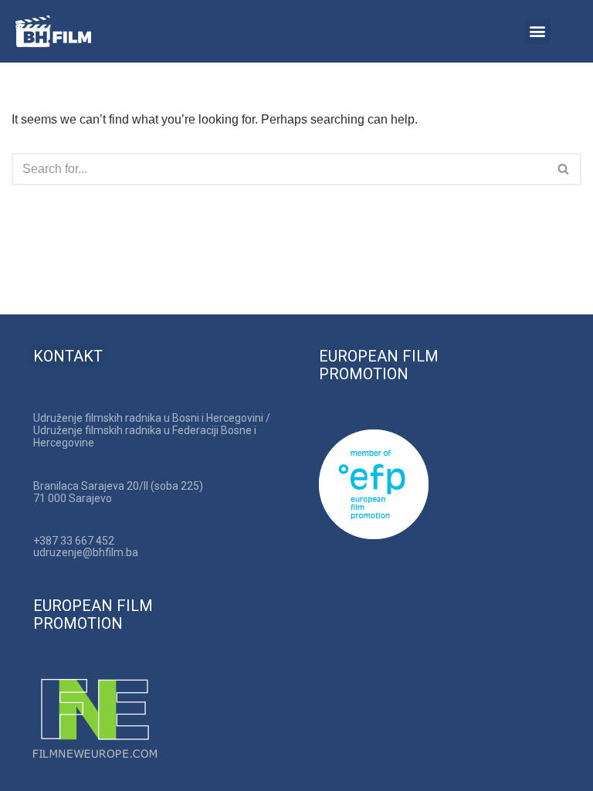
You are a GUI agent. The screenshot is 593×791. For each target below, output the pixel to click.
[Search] (564, 169)
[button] (538, 31)
